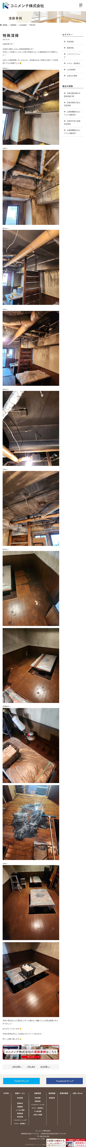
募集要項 (52, 1098)
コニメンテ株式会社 (43, 1131)
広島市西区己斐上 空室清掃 (72, 104)
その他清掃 (22, 25)
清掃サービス (20, 1093)
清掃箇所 (20, 1106)
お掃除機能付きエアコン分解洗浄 (72, 113)
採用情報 (52, 1093)
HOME (5, 25)
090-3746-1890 (44, 1136)
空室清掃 (70, 42)
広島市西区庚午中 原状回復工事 (72, 94)
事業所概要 (64, 1093)
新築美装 (70, 48)
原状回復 (20, 1116)
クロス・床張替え (73, 63)
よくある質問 (20, 1110)
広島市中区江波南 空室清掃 (72, 122)
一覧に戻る (31, 1067)
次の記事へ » (45, 1067)
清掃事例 (13, 25)
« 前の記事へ (17, 1067)
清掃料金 (20, 1103)
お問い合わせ (77, 1093)
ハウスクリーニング (72, 55)
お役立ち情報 (72, 76)
